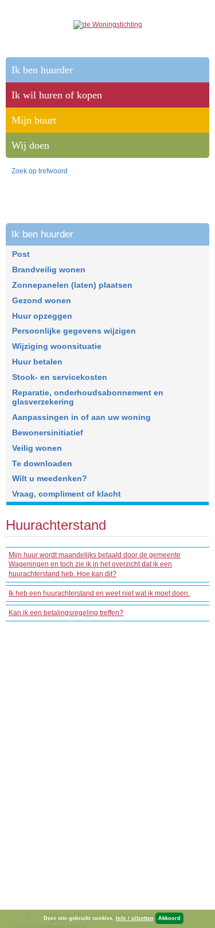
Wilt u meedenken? (49, 478)
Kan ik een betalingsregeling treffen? (66, 613)
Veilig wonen (37, 448)
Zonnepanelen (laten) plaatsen (72, 284)
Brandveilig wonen (48, 269)
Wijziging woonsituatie (56, 346)
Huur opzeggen (42, 315)
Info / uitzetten (135, 918)
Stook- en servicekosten (59, 377)
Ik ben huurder (42, 234)
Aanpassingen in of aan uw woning (81, 417)
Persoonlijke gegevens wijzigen (74, 330)
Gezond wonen (41, 300)
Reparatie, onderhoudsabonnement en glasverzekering (87, 397)
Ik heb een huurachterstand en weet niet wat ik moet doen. (99, 593)
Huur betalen (37, 361)
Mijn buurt (33, 120)
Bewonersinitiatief (47, 432)
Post (21, 254)
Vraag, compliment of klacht (66, 493)
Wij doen (30, 145)
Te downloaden (42, 463)
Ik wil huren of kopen (56, 95)
